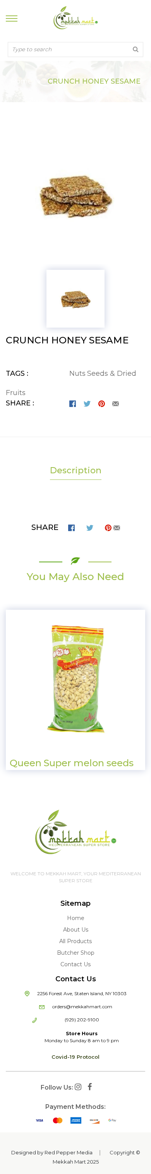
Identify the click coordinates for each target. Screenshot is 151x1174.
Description (75, 470)
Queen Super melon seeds (72, 763)
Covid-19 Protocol (75, 1057)
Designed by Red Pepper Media (52, 1152)
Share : (20, 403)
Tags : (17, 373)
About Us (75, 929)
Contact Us (75, 964)
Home (21, 81)
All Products (75, 941)
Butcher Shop (75, 952)
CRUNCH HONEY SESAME (67, 340)
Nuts (77, 373)
